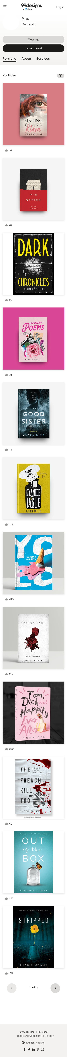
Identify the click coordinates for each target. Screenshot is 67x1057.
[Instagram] (42, 1049)
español (40, 1042)
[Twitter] (29, 1049)
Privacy (50, 1035)
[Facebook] (24, 1049)
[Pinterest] (38, 1049)
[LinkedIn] (33, 1049)
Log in (60, 6)
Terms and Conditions (29, 1035)
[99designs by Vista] (31, 6)
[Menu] (5, 6)
